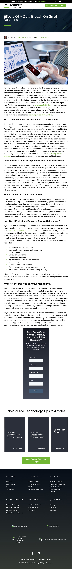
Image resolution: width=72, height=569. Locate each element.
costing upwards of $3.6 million (40, 115)
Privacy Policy (31, 559)
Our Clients (34, 500)
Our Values (9, 487)
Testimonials (10, 489)
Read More (17, 449)
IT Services (34, 476)
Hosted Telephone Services (15, 513)
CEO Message (10, 484)
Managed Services (34, 481)
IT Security (56, 476)
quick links (56, 500)
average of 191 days (43, 105)
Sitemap (23, 559)
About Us (11, 476)
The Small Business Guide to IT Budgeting (14, 434)
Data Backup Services (56, 487)
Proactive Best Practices (35, 489)
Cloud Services (15, 500)
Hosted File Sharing (12, 505)
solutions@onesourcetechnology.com (54, 539)
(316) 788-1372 (42, 1)
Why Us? (9, 481)
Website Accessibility (44, 559)
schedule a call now (55, 6)
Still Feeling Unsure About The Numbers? (37, 434)
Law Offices (31, 510)
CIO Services (32, 487)
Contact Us (53, 507)
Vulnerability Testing (56, 481)
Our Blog (52, 505)
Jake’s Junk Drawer (59, 431)
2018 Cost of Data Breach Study (21, 231)
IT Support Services (34, 484)
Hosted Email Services (13, 507)
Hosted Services (11, 510)
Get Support (53, 510)
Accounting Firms (33, 507)
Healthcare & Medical (34, 505)
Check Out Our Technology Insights (36, 460)
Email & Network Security (57, 484)
